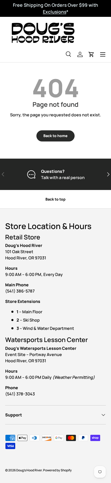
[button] (91, 54)
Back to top (55, 199)
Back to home (55, 135)
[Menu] (102, 54)
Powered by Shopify (57, 470)
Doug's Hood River (29, 470)
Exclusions (54, 12)
